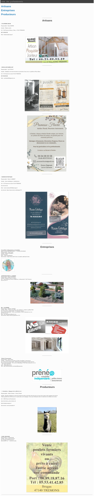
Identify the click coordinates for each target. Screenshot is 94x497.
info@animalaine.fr (7, 403)
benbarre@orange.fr (8, 34)
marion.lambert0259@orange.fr (10, 187)
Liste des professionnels (12, 1)
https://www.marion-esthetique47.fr (14, 190)
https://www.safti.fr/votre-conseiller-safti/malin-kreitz (18, 256)
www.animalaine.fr (11, 405)
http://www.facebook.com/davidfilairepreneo (13, 366)
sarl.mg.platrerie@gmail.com (10, 314)
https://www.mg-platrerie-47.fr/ (13, 315)
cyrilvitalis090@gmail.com (9, 78)
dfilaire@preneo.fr (8, 365)
